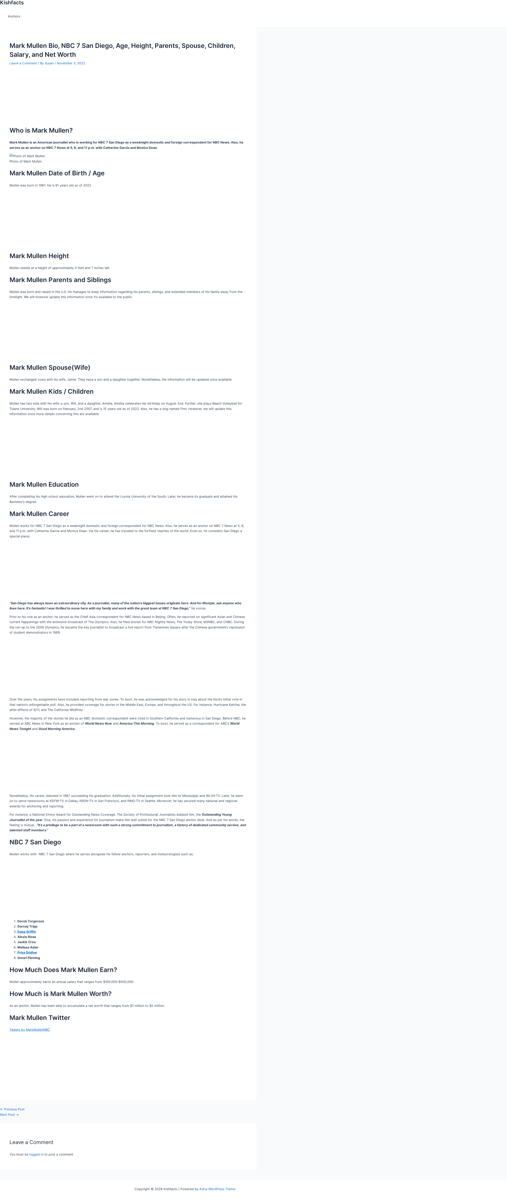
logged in (36, 1154)
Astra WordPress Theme (217, 1189)
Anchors (14, 16)
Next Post (9, 1115)
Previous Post (12, 1109)
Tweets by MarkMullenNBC (30, 1030)
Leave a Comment (23, 63)
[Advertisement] (123, 93)
